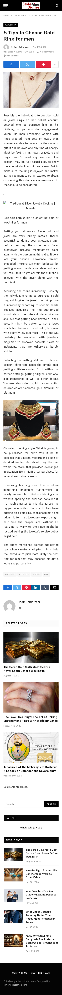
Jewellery (10, 25)
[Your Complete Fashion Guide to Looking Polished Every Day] (13, 895)
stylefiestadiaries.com (15, 985)
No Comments (47, 52)
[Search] (57, 5)
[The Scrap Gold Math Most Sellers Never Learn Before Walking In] (31, 647)
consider (10, 574)
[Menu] (5, 5)
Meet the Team (40, 973)
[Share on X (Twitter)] (27, 64)
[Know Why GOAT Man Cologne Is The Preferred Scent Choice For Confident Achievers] (13, 940)
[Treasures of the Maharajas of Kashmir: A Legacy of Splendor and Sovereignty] (31, 747)
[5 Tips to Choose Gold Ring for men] (31, 90)
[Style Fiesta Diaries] (31, 5)
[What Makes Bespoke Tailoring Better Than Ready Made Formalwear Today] (13, 916)
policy (36, 574)
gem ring (24, 574)
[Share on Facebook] (11, 64)
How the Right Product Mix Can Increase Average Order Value (41, 874)
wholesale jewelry (31, 827)
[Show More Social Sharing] (55, 64)
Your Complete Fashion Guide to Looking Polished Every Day (41, 894)
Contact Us (19, 973)
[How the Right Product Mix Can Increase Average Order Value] (13, 874)
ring (46, 574)
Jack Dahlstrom (21, 47)
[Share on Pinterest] (43, 64)
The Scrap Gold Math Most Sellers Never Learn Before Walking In (42, 853)
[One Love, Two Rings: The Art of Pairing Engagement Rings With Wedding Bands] (31, 697)
